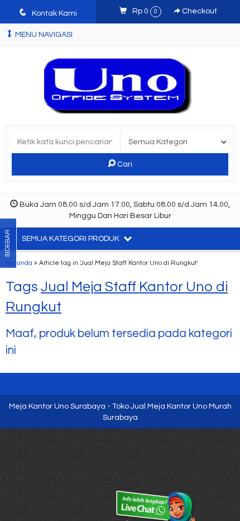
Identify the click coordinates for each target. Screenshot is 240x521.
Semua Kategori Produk (71, 239)
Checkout (198, 11)
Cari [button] (124, 164)
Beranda (19, 262)
